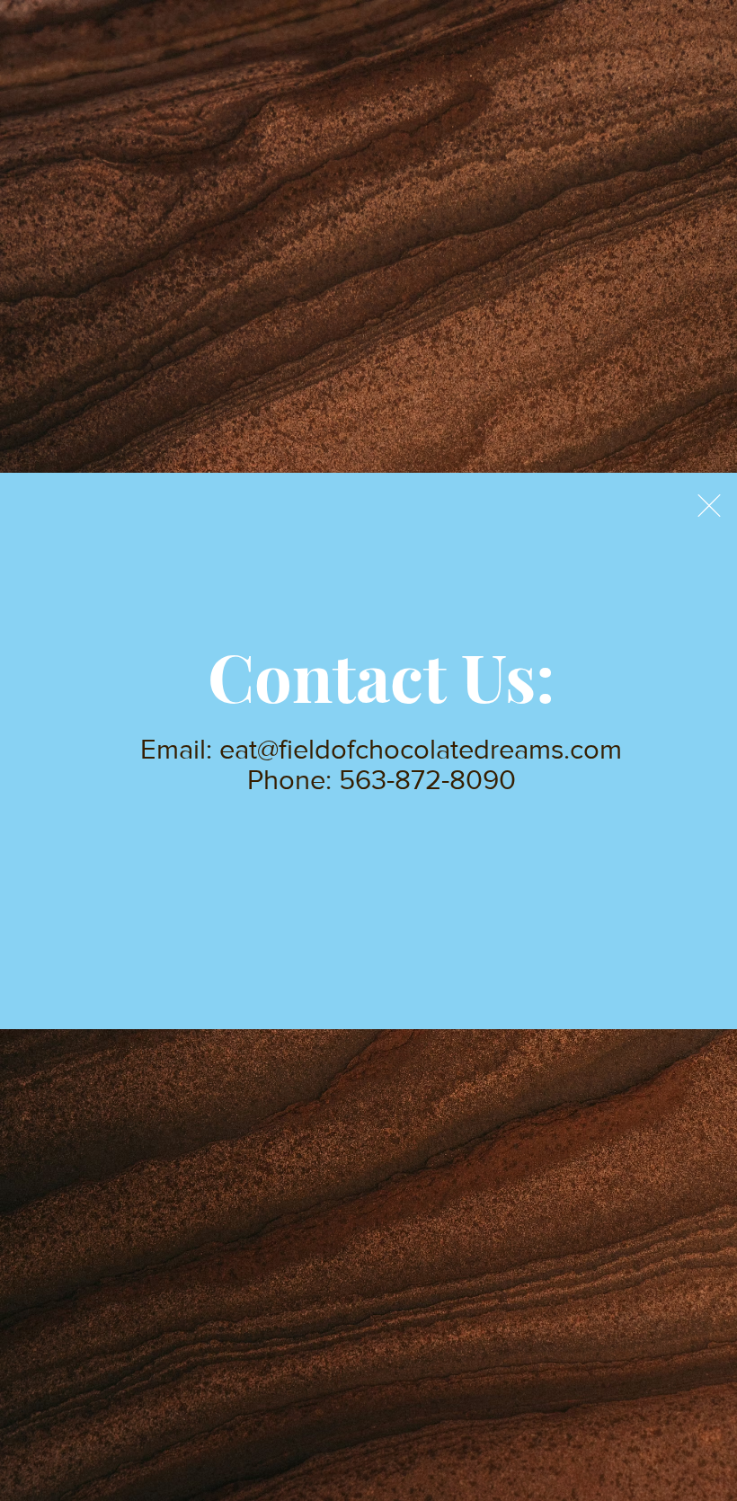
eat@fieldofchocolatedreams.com (420, 748)
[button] (709, 505)
